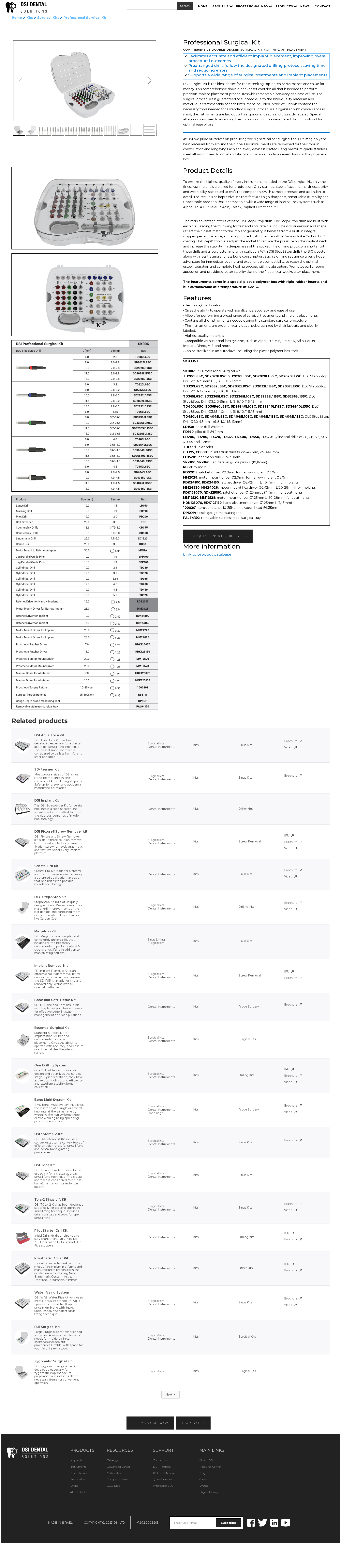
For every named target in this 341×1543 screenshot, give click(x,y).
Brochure (291, 741)
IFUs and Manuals (165, 1473)
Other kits (245, 808)
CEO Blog (113, 1485)
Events (203, 1485)
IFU (286, 835)
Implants (76, 1460)
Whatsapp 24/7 (163, 1485)
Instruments (78, 1466)
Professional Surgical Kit (85, 17)
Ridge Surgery (249, 1006)
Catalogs (112, 1460)
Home (17, 17)
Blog (202, 1473)
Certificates (114, 1473)
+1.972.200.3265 (147, 1522)
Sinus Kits (245, 745)
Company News (117, 1479)
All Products (78, 1492)
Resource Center (210, 1466)
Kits (29, 17)
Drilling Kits (246, 906)
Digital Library (208, 1492)
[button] (222, 6)
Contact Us (160, 1460)
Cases (203, 1479)
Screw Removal (250, 841)
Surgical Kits (48, 17)
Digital (74, 1485)
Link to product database (207, 554)
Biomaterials (78, 1473)
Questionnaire (162, 1479)
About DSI (206, 1460)
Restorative (77, 1479)
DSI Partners (161, 1466)
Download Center (118, 1466)
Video (288, 747)
